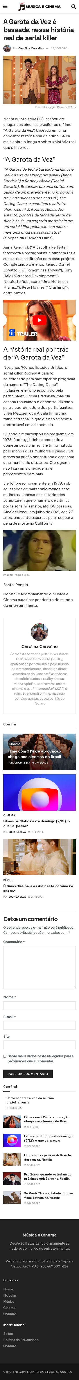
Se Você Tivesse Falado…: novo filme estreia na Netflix (48, 1195)
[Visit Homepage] (39, 6)
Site (6, 1037)
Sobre (8, 1334)
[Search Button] (73, 6)
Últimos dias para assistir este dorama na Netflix (47, 1157)
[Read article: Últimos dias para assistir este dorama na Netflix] (39, 857)
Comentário (14, 942)
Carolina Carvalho (31, 48)
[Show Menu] (5, 6)
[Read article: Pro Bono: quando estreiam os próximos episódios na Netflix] (12, 1178)
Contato (9, 1314)
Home (8, 1289)
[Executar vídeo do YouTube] (39, 320)
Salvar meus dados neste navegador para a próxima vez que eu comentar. (41, 1058)
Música (8, 1302)
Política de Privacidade (20, 1340)
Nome (9, 997)
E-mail (9, 1017)
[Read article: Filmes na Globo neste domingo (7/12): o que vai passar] (39, 792)
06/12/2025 (37, 896)
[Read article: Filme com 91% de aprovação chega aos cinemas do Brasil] (12, 1121)
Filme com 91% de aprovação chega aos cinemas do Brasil (46, 1119)
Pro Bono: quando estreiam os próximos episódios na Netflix (47, 1176)
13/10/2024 (59, 48)
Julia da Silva (21, 762)
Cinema (14, 743)
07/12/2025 (41, 762)
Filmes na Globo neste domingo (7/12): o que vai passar (48, 1138)
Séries (8, 880)
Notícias (10, 1295)
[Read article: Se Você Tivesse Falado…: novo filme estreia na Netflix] (12, 1197)
